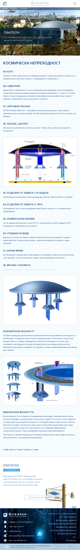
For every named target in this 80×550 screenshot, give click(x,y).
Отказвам (57, 547)
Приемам (69, 547)
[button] (74, 3)
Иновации (71, 540)
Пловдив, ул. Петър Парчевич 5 (21, 522)
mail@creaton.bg (15, 531)
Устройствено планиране (63, 530)
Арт (74, 537)
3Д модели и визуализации (62, 524)
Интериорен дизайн (66, 520)
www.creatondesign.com (18, 540)
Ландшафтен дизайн (66, 527)
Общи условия (30, 548)
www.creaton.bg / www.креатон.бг (21, 536)
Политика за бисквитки (17, 548)
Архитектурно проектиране (62, 514)
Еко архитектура (68, 517)
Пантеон (24, 8)
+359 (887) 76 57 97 (16, 527)
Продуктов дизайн (66, 534)
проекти (14, 8)
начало (5, 8)
